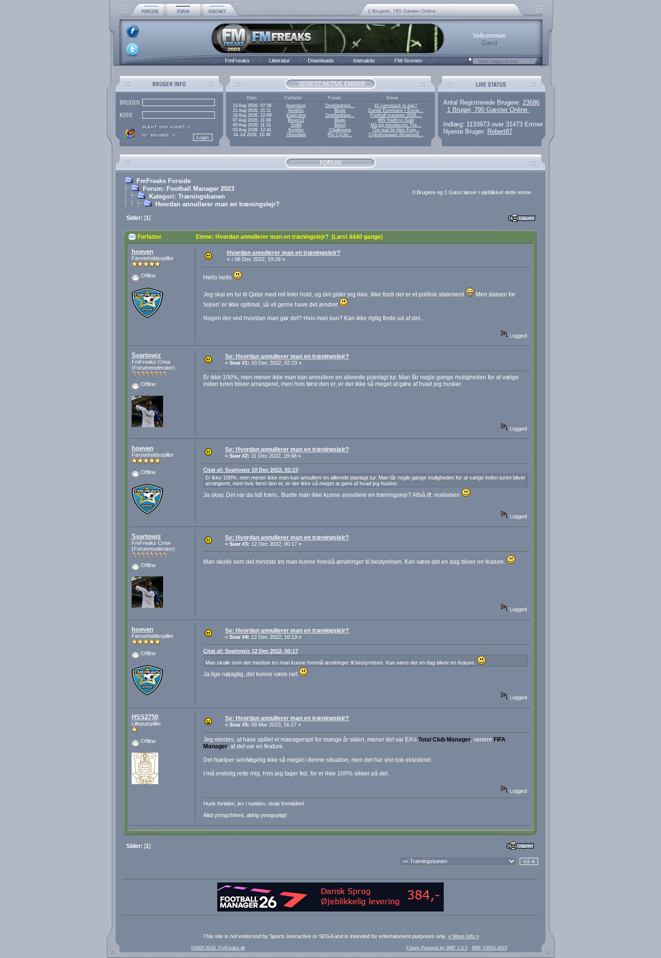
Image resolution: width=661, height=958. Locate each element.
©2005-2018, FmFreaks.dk (218, 947)
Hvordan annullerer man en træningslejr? (217, 204)
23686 (531, 102)
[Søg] (469, 63)
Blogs (340, 110)
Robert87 (499, 131)
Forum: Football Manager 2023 (188, 188)
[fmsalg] (330, 909)
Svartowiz (146, 355)
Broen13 (296, 120)
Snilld (296, 125)
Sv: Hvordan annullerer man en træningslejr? (287, 356)
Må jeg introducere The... (396, 125)
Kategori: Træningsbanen (187, 196)
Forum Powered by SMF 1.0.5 (436, 947)
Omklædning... (340, 105)
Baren (340, 125)
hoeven (142, 251)
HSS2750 (145, 717)
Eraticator (296, 115)
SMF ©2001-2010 (489, 947)
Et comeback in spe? (396, 105)
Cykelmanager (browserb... (396, 134)
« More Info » (463, 936)
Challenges (340, 129)
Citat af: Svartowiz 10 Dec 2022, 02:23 (250, 470)
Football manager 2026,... (396, 115)
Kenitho (295, 110)
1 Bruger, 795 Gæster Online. (488, 109)
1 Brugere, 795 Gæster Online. (402, 11)
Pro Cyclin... (340, 134)
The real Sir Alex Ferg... (396, 129)
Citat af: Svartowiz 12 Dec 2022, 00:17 (250, 651)
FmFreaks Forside (163, 181)
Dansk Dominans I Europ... (395, 110)
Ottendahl (296, 134)
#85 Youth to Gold (396, 120)
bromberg (295, 105)
